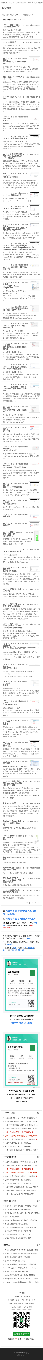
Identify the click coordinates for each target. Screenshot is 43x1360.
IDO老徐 (6, 7)
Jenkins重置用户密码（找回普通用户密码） (11, 26)
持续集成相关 (26, 14)
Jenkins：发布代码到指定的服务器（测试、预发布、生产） (15, 309)
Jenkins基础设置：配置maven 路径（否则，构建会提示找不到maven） (15, 227)
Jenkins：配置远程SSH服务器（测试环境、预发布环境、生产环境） (15, 388)
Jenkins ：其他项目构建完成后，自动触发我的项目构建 (15, 346)
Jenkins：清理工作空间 (12, 195)
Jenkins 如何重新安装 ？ (6, 118)
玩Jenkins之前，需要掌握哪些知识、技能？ (12, 868)
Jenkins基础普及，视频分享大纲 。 (9, 837)
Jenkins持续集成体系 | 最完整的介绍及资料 (12, 891)
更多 (38, 1113)
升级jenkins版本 (9, 803)
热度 (21, 19)
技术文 (17, 14)
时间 (15, 19)
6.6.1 (22, 1355)
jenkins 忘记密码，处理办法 (12, 97)
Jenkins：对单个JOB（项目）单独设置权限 (14, 326)
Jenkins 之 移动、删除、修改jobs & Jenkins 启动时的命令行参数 (12, 783)
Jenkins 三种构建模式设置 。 (7, 744)
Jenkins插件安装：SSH (6, 429)
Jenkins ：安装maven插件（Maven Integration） (11, 285)
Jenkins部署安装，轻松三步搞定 (12, 590)
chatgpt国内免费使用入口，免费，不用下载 (20, 1275)
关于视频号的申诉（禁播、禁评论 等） (18, 1231)
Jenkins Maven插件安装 (6, 683)
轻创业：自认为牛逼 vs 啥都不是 (16, 1271)
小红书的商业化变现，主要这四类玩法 (18, 1132)
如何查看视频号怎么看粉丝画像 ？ (17, 1224)
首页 (11, 14)
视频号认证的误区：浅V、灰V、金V (17, 1234)
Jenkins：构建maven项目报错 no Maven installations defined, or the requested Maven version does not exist (19, 247)
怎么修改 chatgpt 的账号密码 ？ (16, 1260)
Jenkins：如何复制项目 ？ (13, 208)
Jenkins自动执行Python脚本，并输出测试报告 (12, 605)
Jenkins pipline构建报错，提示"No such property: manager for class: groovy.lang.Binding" (21, 646)
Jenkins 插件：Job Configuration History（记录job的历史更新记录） (13, 626)
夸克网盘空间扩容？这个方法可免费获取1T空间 (21, 1250)
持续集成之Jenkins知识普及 (12, 858)
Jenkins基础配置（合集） (13, 551)
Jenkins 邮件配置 (6, 762)
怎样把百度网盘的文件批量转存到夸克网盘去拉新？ (23, 1253)
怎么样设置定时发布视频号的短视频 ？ (18, 1209)
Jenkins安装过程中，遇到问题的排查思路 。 (9, 534)
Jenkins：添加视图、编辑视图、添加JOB (15, 268)
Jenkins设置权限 (6, 515)
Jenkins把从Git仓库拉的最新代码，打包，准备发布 (15, 409)
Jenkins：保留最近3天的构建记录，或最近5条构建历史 (15, 368)
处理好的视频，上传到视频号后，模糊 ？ (19, 1238)
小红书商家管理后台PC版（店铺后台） (18, 1143)
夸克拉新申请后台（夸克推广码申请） (18, 1257)
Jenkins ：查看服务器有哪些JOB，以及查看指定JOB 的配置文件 (12, 156)
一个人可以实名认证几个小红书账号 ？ (18, 1146)
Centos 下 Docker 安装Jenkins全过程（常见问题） (12, 823)
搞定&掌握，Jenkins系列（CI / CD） (12, 77)
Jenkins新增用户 (6, 524)
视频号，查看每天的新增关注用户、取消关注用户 (22, 1220)
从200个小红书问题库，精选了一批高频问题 (20, 1139)
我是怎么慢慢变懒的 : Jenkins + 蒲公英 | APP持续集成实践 (12, 880)
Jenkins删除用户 (9, 42)
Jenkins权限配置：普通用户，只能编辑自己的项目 (15, 61)
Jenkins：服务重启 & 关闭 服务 (15, 138)
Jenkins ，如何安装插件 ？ (6, 722)
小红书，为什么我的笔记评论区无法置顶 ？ (20, 1194)
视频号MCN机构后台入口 (13, 1216)
